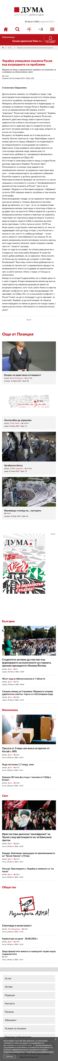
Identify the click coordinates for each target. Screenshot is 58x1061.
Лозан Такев (14, 423)
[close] (55, 1039)
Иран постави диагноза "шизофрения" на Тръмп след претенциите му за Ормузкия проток (27, 837)
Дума (10, 669)
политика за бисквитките (14, 1052)
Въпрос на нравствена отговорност (22, 375)
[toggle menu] (52, 29)
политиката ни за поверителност (40, 1052)
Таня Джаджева (14, 929)
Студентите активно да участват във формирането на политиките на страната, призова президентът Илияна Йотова (26, 662)
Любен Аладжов (16, 468)
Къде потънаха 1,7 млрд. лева (18, 764)
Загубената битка (13, 465)
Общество (9, 887)
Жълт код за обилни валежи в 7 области (23, 679)
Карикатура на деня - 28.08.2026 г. (20, 939)
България (8, 621)
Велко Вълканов (16, 378)
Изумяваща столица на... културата (22, 511)
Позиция (10, 48)
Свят (5, 795)
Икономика (10, 710)
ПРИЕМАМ (9, 1056)
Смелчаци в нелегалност (17, 925)
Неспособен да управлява (17, 420)
